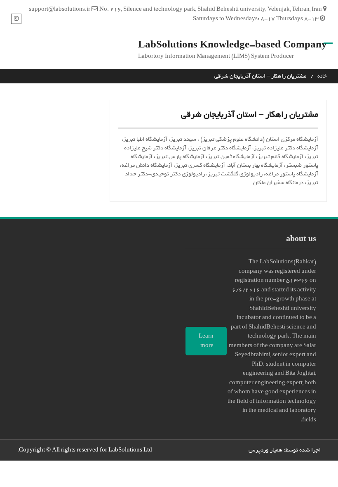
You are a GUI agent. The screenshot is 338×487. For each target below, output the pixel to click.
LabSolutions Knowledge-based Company (232, 45)
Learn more (206, 340)
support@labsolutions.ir (59, 9)
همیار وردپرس (265, 450)
